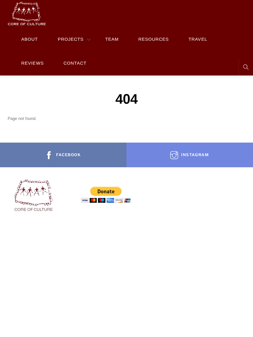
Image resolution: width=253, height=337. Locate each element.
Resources (153, 39)
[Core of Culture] (26, 12)
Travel (198, 39)
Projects (71, 39)
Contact (74, 63)
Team (112, 39)
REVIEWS (32, 63)
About (29, 39)
